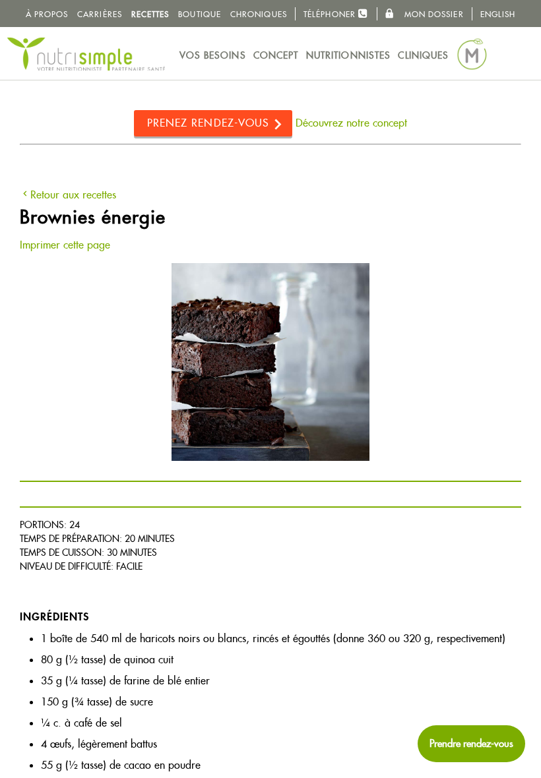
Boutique (199, 14)
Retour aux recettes (73, 195)
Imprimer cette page (65, 245)
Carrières (99, 14)
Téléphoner (330, 14)
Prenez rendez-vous (208, 123)
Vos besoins (212, 55)
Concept (276, 55)
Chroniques (258, 14)
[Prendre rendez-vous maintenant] (471, 743)
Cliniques (423, 55)
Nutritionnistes (348, 55)
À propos (47, 14)
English (498, 14)
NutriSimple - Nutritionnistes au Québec (86, 54)
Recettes (150, 14)
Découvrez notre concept (351, 123)
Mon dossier (432, 14)
